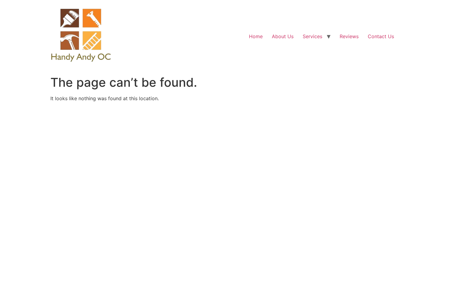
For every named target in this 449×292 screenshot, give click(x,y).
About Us (283, 36)
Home (256, 36)
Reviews (349, 36)
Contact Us (381, 36)
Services (312, 36)
